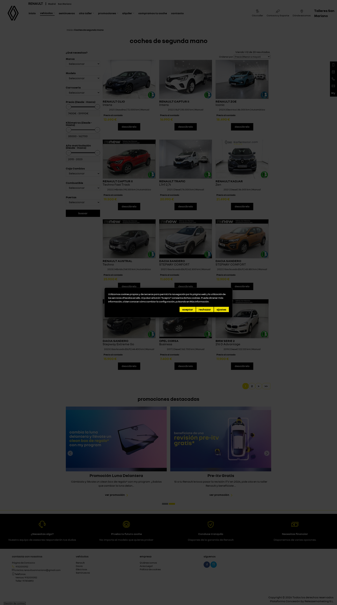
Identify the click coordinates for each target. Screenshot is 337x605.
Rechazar (205, 309)
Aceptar (187, 309)
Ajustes (221, 309)
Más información (199, 301)
